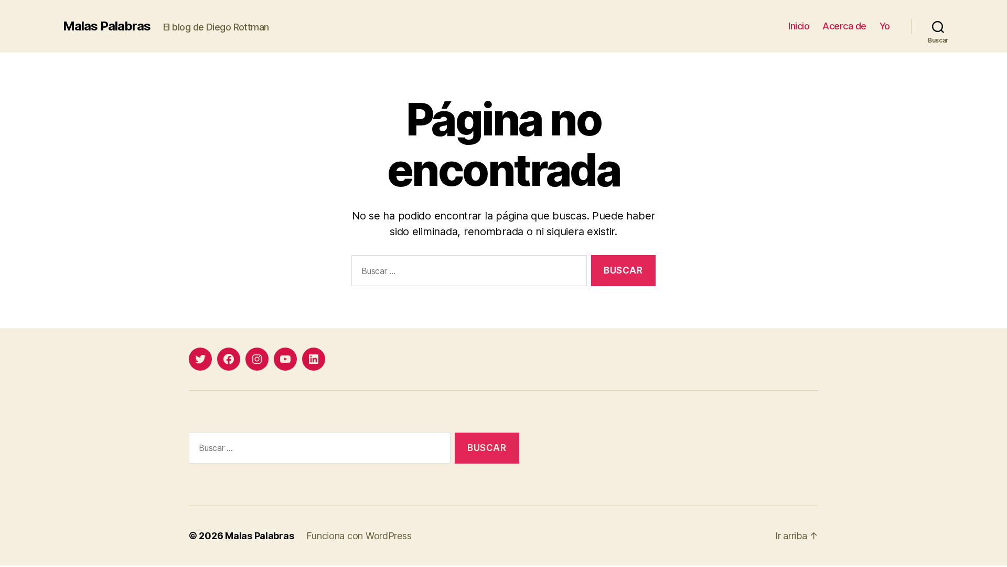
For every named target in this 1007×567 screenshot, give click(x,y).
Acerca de (844, 26)
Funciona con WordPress (358, 535)
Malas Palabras (107, 26)
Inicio (798, 26)
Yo (885, 26)
